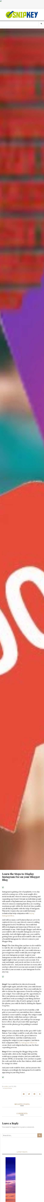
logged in (15, 1127)
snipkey (6, 1086)
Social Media (8, 1088)
